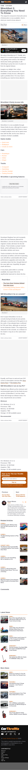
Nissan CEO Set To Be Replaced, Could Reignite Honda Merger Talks (20, 495)
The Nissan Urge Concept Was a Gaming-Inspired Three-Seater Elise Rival (10, 548)
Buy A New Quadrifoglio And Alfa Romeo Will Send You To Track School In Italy (17, 619)
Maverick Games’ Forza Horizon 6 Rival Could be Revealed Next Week (9, 581)
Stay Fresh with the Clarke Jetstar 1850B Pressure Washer (18, 713)
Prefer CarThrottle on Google (11, 49)
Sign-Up (3, 760)
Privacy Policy (5, 486)
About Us (3, 750)
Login (2, 759)
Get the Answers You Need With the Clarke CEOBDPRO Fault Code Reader (18, 649)
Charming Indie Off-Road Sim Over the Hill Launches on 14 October (9, 526)
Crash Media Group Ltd (10, 738)
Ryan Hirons (4, 24)
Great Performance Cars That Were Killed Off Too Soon (17, 694)
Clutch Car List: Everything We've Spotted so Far (8, 558)
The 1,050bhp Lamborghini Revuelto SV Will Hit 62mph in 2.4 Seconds (17, 704)
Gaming (3, 523)
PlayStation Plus (15, 382)
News (10, 616)
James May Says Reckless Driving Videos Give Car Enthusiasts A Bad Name (16, 629)
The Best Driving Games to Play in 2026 (10, 536)
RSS (2, 756)
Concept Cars (5, 545)
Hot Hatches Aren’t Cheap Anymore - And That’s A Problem (16, 685)
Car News (8, 5)
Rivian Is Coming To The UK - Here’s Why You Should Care (17, 674)
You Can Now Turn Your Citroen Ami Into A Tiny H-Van (7, 495)
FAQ (2, 753)
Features (12, 682)
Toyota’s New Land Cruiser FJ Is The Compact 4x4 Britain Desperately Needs (17, 639)
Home (2, 5)
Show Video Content (14, 183)
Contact (3, 752)
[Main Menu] (26, 2)
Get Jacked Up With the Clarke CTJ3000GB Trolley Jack (17, 657)
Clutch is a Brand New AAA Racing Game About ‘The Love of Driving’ (9, 570)
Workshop (12, 645)
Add (24, 50)
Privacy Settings (5, 757)
